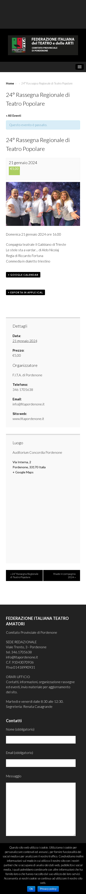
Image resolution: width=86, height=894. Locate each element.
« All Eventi (13, 115)
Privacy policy (48, 888)
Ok (31, 888)
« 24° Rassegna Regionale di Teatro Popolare (24, 575)
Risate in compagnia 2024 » (64, 575)
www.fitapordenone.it (28, 419)
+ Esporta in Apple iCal (25, 292)
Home (10, 83)
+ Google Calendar (23, 274)
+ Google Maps (23, 472)
